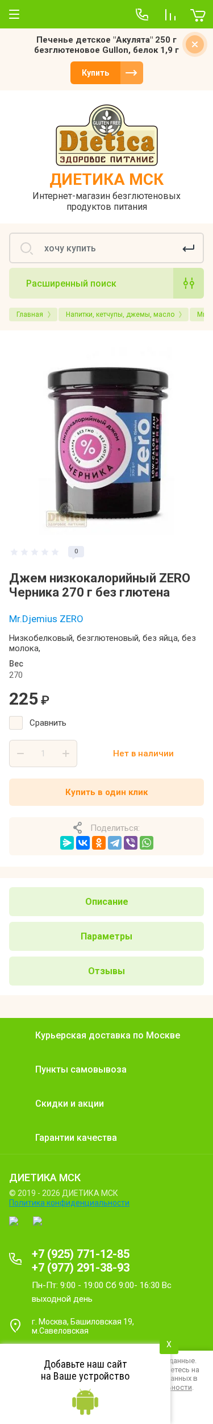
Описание (106, 901)
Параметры (106, 936)
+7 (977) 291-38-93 (81, 1267)
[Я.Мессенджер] (67, 843)
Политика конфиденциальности (69, 1202)
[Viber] (130, 843)
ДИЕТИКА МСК (106, 179)
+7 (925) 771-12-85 (81, 1254)
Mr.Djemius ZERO (46, 618)
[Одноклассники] (99, 843)
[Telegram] (115, 843)
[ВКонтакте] (83, 843)
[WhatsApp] (146, 843)
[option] (106, 437)
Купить (95, 72)
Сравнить (48, 723)
